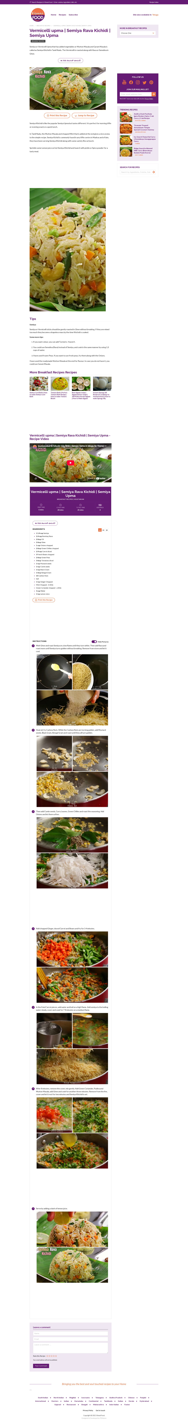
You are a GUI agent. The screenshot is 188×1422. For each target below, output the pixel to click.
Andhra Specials (140, 132)
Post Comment (41, 1366)
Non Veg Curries (140, 120)
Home (53, 15)
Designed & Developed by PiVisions (94, 1418)
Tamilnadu (108, 1401)
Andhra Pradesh (115, 1398)
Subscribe (73, 15)
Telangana (99, 1398)
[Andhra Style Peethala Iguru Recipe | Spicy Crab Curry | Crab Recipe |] (126, 117)
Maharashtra (98, 1404)
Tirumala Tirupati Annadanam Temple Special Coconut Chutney (144, 127)
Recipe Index (153, 2)
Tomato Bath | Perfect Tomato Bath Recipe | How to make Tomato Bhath (59, 395)
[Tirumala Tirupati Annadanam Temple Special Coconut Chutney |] (126, 129)
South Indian (43, 1398)
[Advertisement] (71, 171)
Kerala (131, 1401)
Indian (66, 1401)
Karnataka (79, 1401)
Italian (120, 1401)
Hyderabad (144, 1401)
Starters (54, 1401)
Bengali (84, 1404)
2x (103, 530)
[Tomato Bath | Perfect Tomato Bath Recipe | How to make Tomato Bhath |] (60, 384)
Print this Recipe (58, 115)
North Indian (59, 1398)
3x (107, 530)
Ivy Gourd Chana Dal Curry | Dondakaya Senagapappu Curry (145, 139)
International (40, 1401)
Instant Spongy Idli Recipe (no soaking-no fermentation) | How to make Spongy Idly (102, 395)
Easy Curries (139, 155)
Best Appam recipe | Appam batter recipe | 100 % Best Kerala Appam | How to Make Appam (81, 395)
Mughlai (72, 1398)
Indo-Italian (114, 1404)
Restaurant (71, 1404)
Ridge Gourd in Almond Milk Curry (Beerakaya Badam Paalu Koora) (143, 150)
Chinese (131, 1398)
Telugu (155, 15)
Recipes (62, 15)
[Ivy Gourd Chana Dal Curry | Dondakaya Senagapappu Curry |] (126, 140)
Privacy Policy (149, 99)
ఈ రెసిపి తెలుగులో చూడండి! (70, 60)
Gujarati (57, 1404)
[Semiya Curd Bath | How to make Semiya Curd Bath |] (39, 384)
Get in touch (100, 1410)
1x (100, 530)
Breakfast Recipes (43, 25)
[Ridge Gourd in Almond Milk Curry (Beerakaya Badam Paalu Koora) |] (126, 152)
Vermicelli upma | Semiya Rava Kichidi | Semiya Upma (72, 25)
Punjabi (143, 1398)
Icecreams (85, 1398)
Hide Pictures (103, 642)
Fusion (127, 1404)
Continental (93, 1401)
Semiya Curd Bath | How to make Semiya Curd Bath (39, 394)
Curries (137, 143)
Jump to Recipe (86, 115)
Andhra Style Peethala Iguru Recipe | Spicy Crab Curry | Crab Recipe (144, 116)
